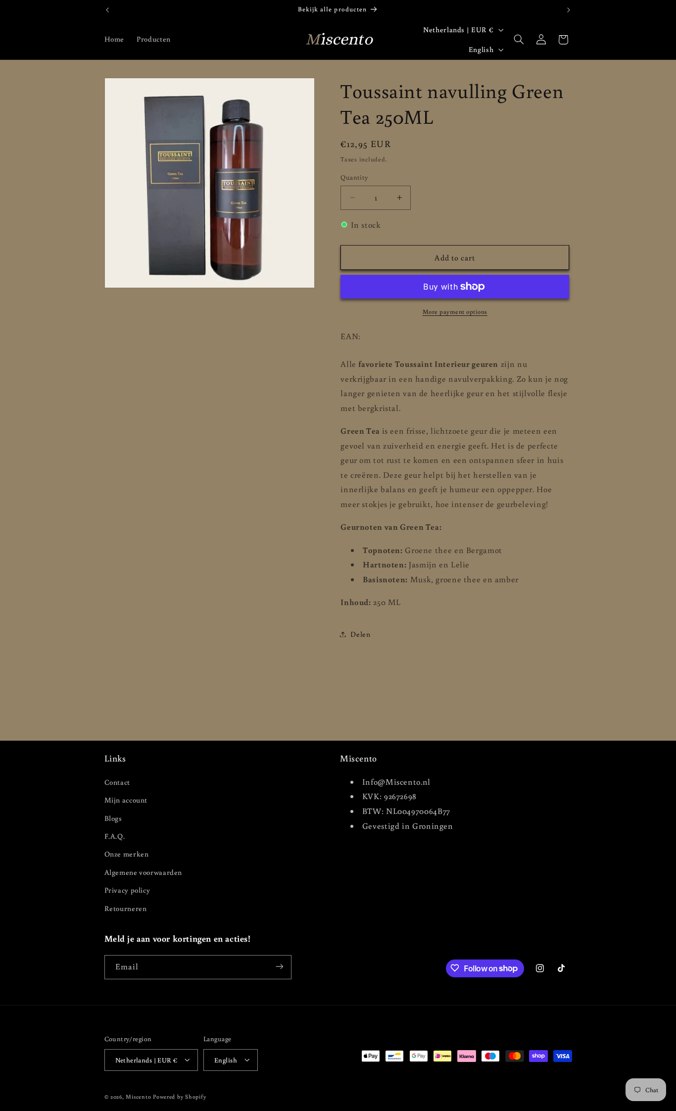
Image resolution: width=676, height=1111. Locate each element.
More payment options (455, 311)
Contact (117, 781)
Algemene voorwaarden (143, 871)
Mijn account (126, 800)
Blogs (113, 817)
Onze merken (126, 853)
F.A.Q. (114, 835)
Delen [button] (360, 634)
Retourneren (125, 907)
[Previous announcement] (107, 10)
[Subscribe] (279, 967)
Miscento (138, 1096)
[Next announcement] (568, 10)
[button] (519, 39)
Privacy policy (127, 890)
